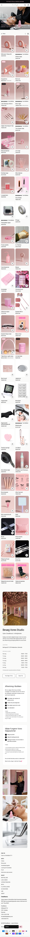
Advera (16, 923)
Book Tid (21, 676)
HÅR (2, 891)
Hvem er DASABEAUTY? (6, 855)
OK (20, 926)
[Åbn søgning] (25, 5)
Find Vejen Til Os (9, 676)
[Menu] (1, 5)
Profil (2, 870)
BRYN (2, 884)
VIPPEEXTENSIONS (5, 882)
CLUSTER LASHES (5, 887)
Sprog (2, 927)
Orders (2, 861)
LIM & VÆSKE (4, 880)
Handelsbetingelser (5, 865)
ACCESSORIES (4, 889)
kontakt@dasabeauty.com (7, 916)
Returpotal (3, 863)
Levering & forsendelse (6, 868)
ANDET (2, 893)
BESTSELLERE (4, 877)
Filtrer (4, 33)
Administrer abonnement (6, 872)
